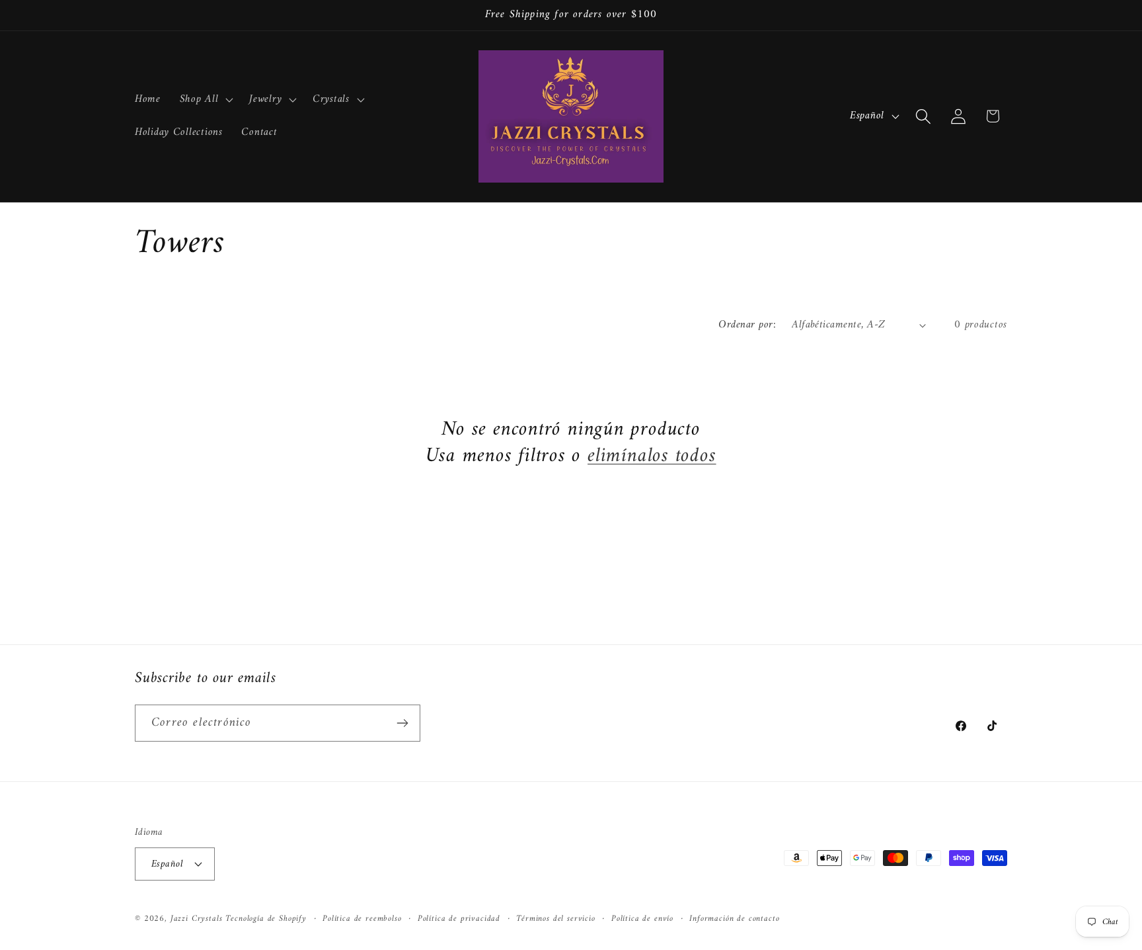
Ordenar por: (747, 325)
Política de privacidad (459, 919)
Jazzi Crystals (198, 918)
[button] (205, 99)
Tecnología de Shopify (266, 918)
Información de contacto (734, 919)
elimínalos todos (652, 456)
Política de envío (642, 919)
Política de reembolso (362, 919)
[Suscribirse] (402, 723)
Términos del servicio (555, 919)
